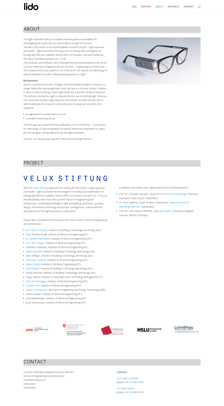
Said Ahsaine (32, 268)
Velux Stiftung (40, 187)
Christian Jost (33, 285)
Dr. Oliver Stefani (126, 388)
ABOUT (159, 6)
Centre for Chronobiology (172, 193)
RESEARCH (173, 6)
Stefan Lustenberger (36, 289)
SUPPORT (188, 6)
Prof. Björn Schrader (36, 230)
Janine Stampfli (33, 251)
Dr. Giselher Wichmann (38, 238)
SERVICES (146, 6)
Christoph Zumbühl (36, 259)
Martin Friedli (33, 264)
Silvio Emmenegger (36, 281)
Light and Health (162, 211)
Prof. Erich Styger (35, 242)
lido (134, 6)
